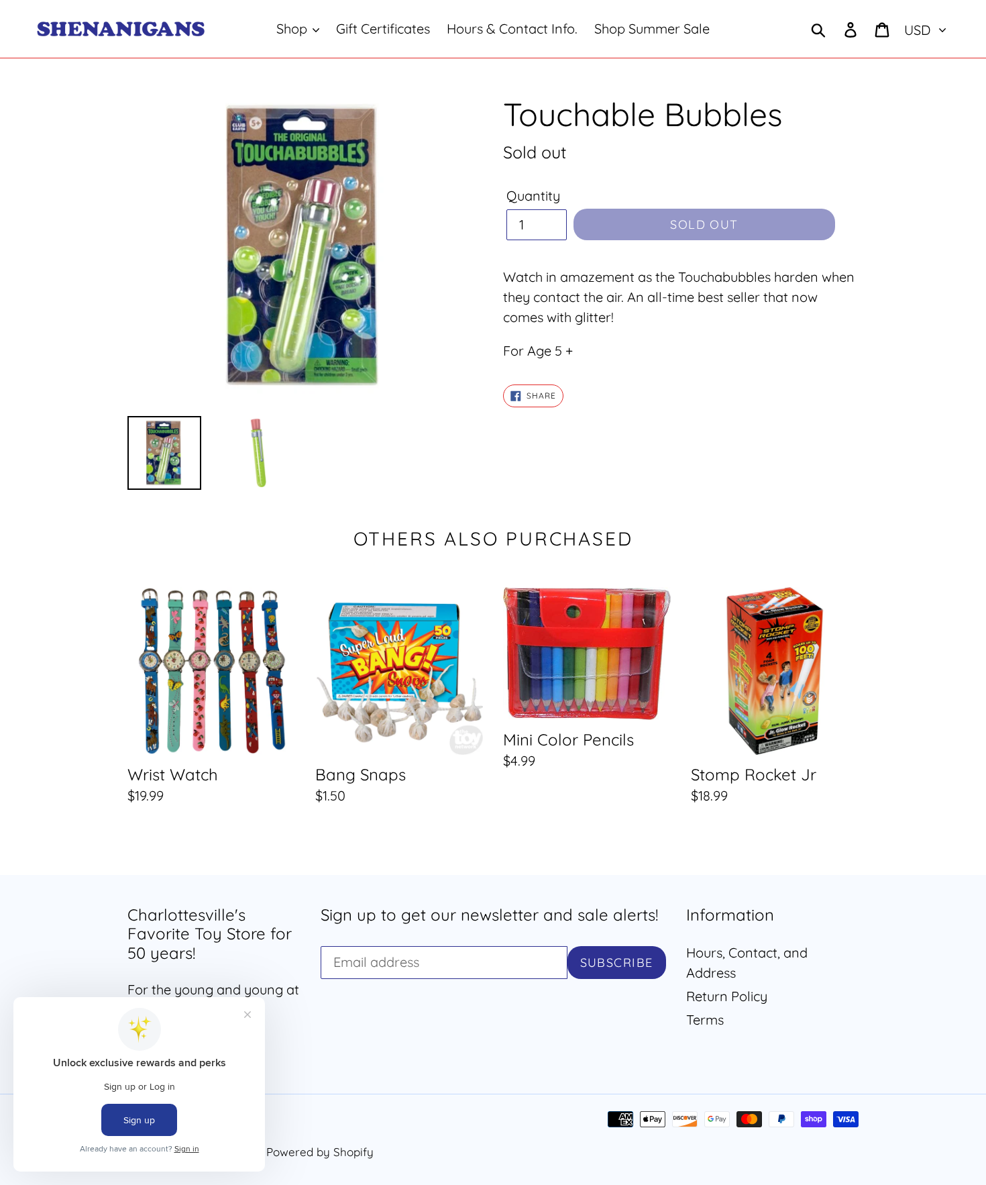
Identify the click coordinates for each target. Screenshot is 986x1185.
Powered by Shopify (320, 1152)
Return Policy (726, 996)
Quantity (533, 195)
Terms (705, 1019)
